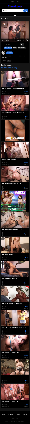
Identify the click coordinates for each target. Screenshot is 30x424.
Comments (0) (22, 47)
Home (3, 414)
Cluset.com (13, 421)
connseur (9, 52)
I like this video (6, 44)
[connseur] (3, 53)
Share (15, 47)
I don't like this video (9, 44)
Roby (9, 60)
